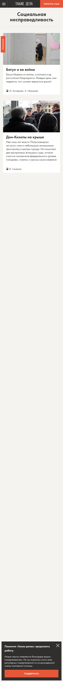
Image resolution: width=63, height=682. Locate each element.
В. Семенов (15, 169)
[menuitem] (4, 4)
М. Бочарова (16, 90)
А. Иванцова (31, 90)
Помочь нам (51, 3)
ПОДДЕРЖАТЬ (31, 673)
